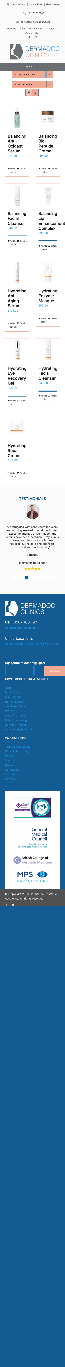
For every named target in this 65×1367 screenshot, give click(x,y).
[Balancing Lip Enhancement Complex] (48, 196)
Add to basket (13, 170)
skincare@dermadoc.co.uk (36, 21)
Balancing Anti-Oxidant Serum (17, 144)
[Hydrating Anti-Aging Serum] (17, 273)
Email (37, 663)
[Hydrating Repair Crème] (17, 428)
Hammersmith (18, 4)
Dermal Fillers (14, 701)
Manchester (52, 4)
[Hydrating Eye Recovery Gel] (17, 350)
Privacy (10, 756)
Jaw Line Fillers (15, 706)
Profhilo (10, 711)
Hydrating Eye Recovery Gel (17, 376)
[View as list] (35, 92)
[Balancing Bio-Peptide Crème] (48, 118)
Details (23, 168)
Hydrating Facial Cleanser (47, 373)
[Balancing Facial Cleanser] (17, 196)
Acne (8, 687)
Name (9, 663)
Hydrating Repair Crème (17, 450)
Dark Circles (13, 692)
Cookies (10, 774)
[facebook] (29, 37)
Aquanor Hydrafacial (18, 729)
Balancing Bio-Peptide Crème (47, 144)
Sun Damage (13, 697)
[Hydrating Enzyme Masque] (48, 273)
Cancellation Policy (17, 751)
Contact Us (12, 769)
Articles (10, 779)
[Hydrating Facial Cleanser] (48, 350)
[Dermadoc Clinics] (35, 45)
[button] (14, 577)
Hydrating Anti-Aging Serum (17, 298)
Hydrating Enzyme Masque (47, 295)
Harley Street (35, 4)
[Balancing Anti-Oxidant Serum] (17, 118)
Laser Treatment (15, 715)
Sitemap (10, 760)
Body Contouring (16, 720)
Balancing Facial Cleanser (17, 218)
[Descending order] (49, 74)
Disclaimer (11, 765)
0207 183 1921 (36, 13)
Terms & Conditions (17, 746)
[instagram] (35, 37)
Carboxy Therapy (16, 724)
